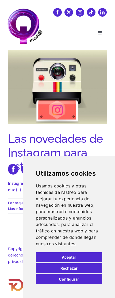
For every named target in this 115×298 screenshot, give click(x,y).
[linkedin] (102, 12)
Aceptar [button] (69, 257)
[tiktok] (91, 12)
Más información (22, 209)
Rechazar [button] (69, 268)
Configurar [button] (69, 279)
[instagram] (80, 12)
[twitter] (68, 12)
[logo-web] (25, 10)
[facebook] (57, 12)
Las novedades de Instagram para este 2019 (55, 152)
